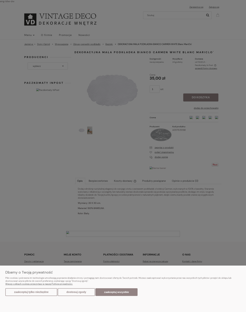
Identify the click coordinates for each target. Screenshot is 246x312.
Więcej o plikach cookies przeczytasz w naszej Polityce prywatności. (39, 284)
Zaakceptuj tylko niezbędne (31, 292)
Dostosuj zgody (76, 292)
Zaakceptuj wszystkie (116, 292)
